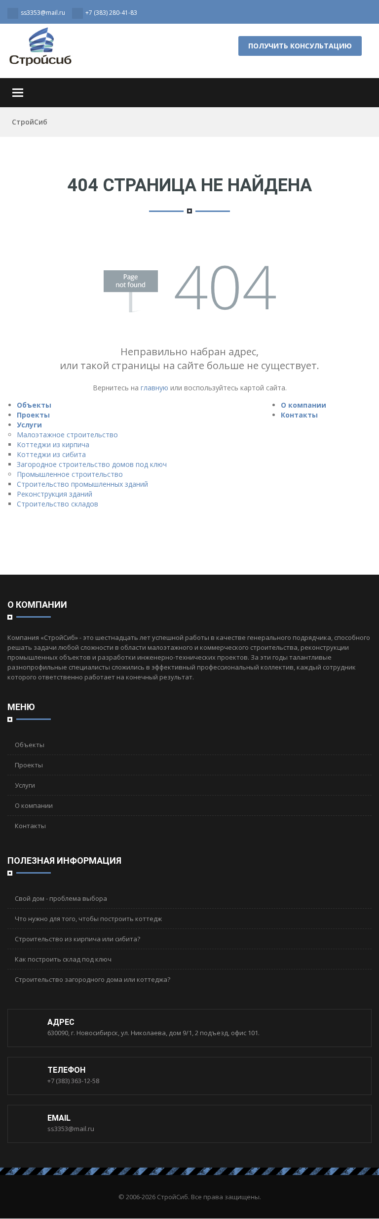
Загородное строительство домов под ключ (92, 464)
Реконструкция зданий (54, 494)
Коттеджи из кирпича (53, 444)
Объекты (34, 405)
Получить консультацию (300, 45)
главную (154, 387)
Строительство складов (57, 503)
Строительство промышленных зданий (82, 484)
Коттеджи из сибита (51, 454)
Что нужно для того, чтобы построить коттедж (88, 918)
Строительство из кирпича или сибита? (77, 938)
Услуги (29, 424)
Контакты (299, 415)
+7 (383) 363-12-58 (73, 1080)
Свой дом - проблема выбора (61, 898)
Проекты (33, 415)
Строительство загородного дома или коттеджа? (92, 979)
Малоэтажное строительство (67, 434)
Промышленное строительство (70, 474)
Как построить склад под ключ (63, 959)
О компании (303, 405)
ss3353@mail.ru (70, 1128)
